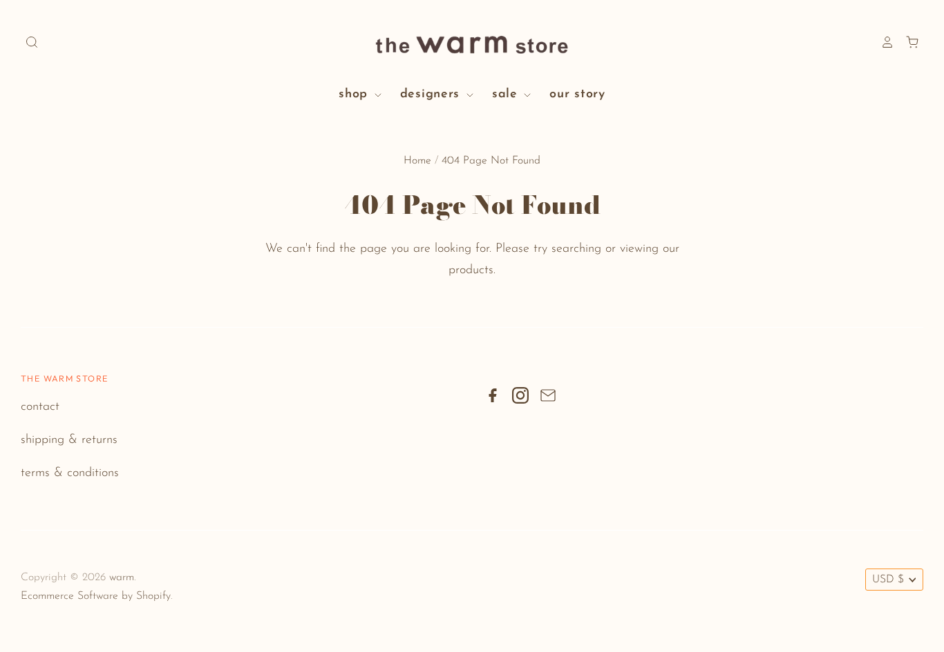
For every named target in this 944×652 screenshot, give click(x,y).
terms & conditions (70, 473)
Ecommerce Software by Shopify (96, 596)
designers (432, 94)
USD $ (888, 579)
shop (355, 94)
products (471, 270)
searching (576, 249)
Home (417, 160)
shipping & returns (69, 440)
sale (507, 94)
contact (40, 407)
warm (121, 577)
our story (577, 94)
